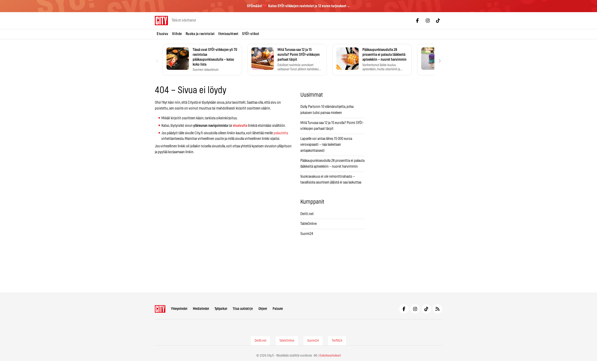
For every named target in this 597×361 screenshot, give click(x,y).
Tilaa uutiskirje (243, 309)
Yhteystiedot (179, 309)
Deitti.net (307, 214)
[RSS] (437, 309)
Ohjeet (262, 309)
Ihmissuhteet (228, 34)
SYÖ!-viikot (250, 34)
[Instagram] (427, 20)
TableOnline (308, 224)
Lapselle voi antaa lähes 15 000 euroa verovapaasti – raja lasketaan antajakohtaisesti (326, 144)
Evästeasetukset (330, 355)
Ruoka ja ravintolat (200, 34)
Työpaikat (221, 309)
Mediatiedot (201, 309)
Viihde (177, 34)
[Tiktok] (438, 20)
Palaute (278, 309)
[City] (160, 309)
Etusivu (162, 34)
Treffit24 (337, 340)
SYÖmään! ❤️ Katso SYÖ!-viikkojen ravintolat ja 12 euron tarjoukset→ (298, 6)
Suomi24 (306, 234)
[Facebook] (417, 20)
